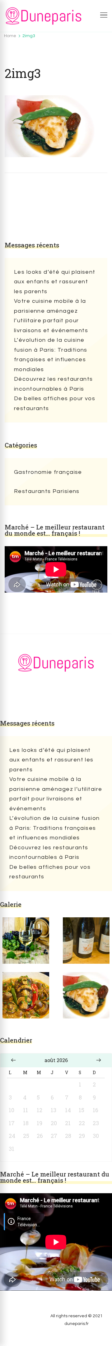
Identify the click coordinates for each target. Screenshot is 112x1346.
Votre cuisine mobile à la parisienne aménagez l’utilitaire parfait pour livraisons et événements (51, 315)
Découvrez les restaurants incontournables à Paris (53, 384)
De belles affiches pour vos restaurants (54, 403)
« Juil (13, 1060)
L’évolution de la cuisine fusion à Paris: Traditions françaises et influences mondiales (50, 354)
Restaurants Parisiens (47, 491)
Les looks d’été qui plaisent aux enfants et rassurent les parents (55, 281)
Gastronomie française (48, 472)
